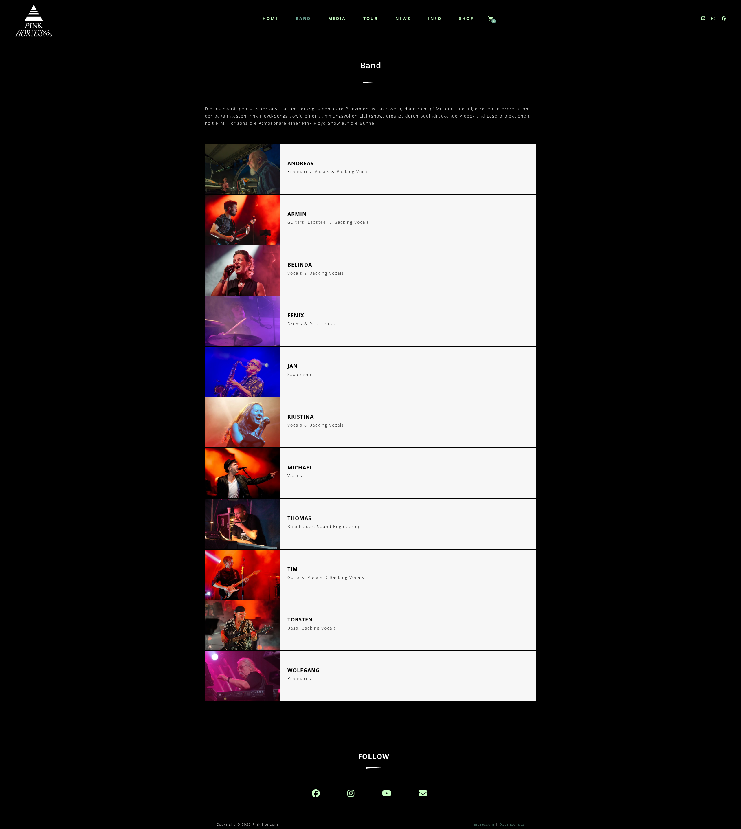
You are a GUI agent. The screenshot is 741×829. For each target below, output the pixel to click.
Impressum (483, 824)
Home (270, 18)
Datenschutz (512, 824)
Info (435, 18)
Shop (466, 18)
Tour (370, 18)
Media (337, 18)
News (403, 18)
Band (303, 18)
